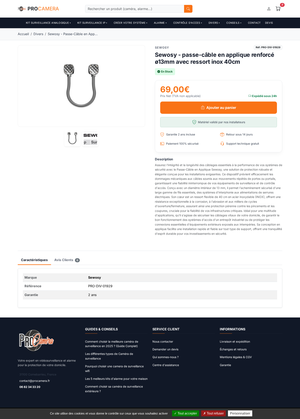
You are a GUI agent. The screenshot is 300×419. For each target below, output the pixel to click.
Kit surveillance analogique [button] (47, 22)
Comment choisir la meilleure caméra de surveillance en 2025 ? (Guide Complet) (111, 344)
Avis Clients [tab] (66, 260)
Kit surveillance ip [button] (91, 22)
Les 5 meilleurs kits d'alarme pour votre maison (116, 378)
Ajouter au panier (221, 107)
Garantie (225, 365)
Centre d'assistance (165, 365)
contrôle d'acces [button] (186, 22)
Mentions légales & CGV (236, 357)
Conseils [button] (232, 22)
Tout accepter (187, 413)
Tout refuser (215, 413)
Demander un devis (165, 349)
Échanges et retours (233, 349)
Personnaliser (240, 413)
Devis (269, 22)
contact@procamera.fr (34, 380)
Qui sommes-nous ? (165, 357)
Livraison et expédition (235, 341)
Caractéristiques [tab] (34, 260)
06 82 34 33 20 (29, 387)
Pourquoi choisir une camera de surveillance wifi (114, 368)
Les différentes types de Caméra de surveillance (109, 356)
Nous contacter (162, 341)
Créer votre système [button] (130, 22)
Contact (254, 22)
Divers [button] (213, 22)
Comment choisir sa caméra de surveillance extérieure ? (114, 389)
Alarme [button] (159, 22)
